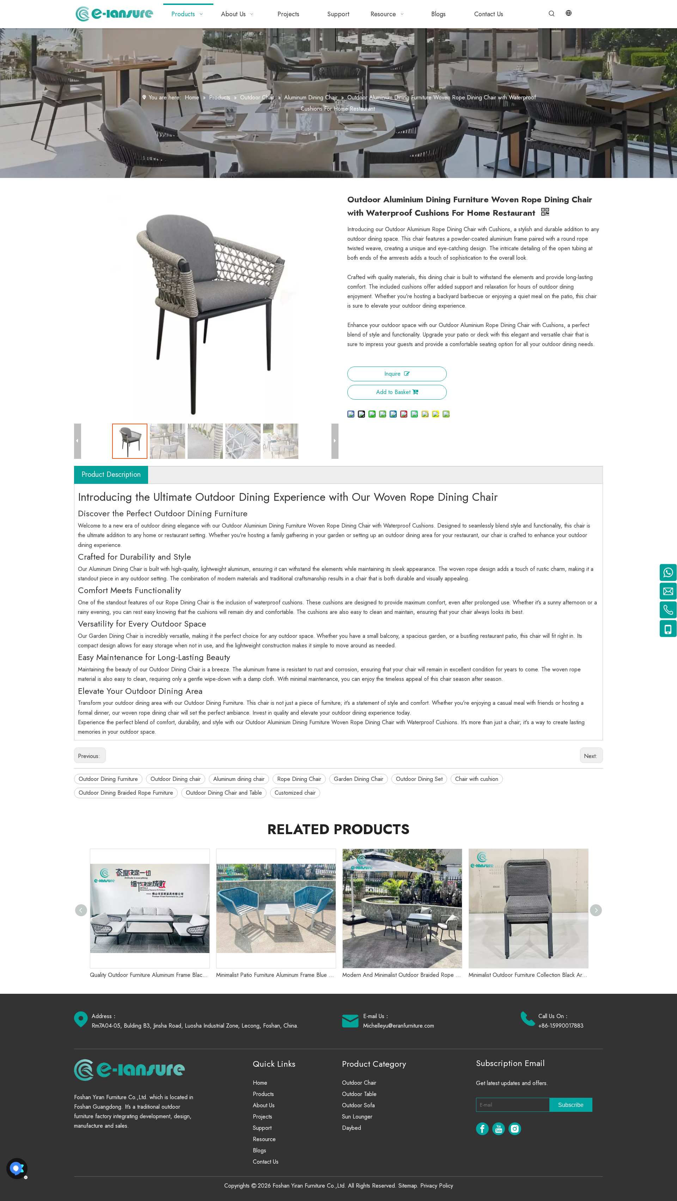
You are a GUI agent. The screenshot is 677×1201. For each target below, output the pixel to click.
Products (263, 1094)
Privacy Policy (436, 1186)
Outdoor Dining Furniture (108, 779)
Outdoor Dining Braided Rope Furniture (126, 793)
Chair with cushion (476, 779)
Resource (264, 1139)
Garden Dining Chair (358, 779)
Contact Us (266, 1162)
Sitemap (407, 1186)
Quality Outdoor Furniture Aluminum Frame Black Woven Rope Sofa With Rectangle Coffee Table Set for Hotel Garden (149, 975)
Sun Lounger (357, 1117)
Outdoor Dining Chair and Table (224, 793)
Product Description (111, 474)
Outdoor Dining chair (176, 779)
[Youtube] (498, 1128)
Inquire (392, 374)
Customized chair (295, 793)
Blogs (259, 1150)
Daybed (351, 1128)
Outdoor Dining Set (419, 779)
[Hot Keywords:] (552, 14)
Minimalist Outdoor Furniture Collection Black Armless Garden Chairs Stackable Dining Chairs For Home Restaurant (528, 975)
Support (262, 1128)
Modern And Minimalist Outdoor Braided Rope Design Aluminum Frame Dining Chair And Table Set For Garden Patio (402, 975)
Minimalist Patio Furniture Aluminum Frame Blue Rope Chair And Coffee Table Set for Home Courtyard (275, 975)
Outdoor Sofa (358, 1105)
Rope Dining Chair (299, 779)
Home (260, 1083)
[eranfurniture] (133, 1070)
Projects (262, 1117)
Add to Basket (393, 392)
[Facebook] (482, 1128)
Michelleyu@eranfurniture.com (398, 1026)
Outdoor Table (359, 1094)
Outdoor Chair (359, 1083)
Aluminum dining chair (238, 779)
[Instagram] (514, 1128)
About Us (264, 1105)
